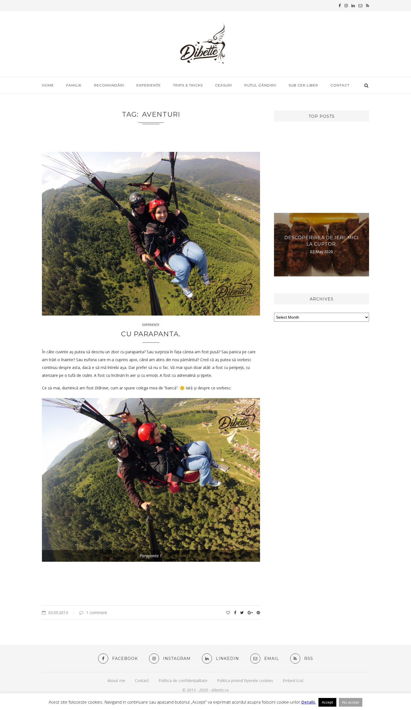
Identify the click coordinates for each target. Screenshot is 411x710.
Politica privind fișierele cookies (245, 680)
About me (116, 680)
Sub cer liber (303, 85)
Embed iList (293, 680)
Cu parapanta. (151, 334)
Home (48, 85)
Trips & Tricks (188, 85)
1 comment (96, 612)
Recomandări (109, 85)
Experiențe (148, 85)
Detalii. (308, 702)
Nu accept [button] (350, 702)
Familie (74, 85)
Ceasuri (223, 85)
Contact (339, 85)
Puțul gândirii (260, 85)
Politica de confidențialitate (183, 680)
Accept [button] (327, 702)
